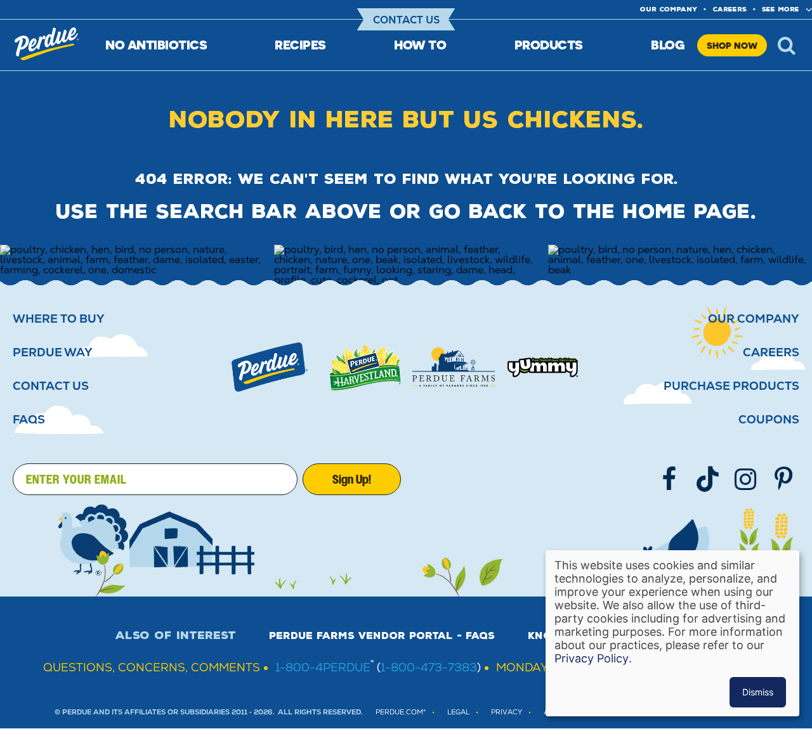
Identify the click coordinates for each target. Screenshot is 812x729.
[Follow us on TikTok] (707, 479)
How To (420, 45)
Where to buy (59, 319)
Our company (668, 9)
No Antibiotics (156, 45)
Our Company (753, 319)
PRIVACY (506, 712)
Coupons (768, 419)
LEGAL (458, 712)
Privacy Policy (591, 658)
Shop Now (732, 45)
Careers (729, 9)
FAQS (29, 419)
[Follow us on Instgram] (745, 479)
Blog (667, 45)
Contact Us (406, 20)
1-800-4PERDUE (322, 667)
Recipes (300, 45)
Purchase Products (731, 386)
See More (780, 9)
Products (548, 45)
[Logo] (269, 367)
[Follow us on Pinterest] (783, 479)
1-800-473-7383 (429, 667)
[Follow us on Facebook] (669, 479)
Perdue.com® (401, 712)
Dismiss (757, 692)
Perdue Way (53, 352)
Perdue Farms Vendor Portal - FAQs (382, 636)
